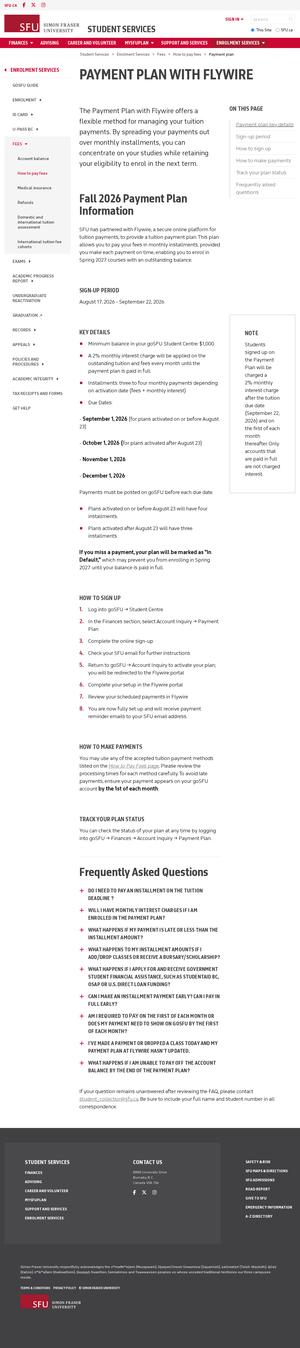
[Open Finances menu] (32, 43)
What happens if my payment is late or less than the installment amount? (153, 934)
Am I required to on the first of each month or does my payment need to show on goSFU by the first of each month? (153, 1024)
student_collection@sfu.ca (108, 1099)
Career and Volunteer (92, 43)
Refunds (25, 202)
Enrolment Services (238, 43)
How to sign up (253, 148)
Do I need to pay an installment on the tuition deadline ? (145, 894)
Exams (19, 261)
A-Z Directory (259, 1216)
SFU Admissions (260, 1179)
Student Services (122, 29)
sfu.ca (10, 5)
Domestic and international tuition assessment (36, 222)
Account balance (33, 158)
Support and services (184, 43)
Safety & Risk (258, 1161)
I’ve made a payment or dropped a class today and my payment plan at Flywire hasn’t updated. (153, 1047)
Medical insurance (35, 187)
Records (22, 330)
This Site (264, 30)
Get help (22, 408)
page (134, 766)
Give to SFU (256, 1198)
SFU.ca (287, 30)
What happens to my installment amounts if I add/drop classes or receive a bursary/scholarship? (154, 953)
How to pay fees (187, 54)
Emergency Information (269, 1207)
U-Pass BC (23, 129)
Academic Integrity (33, 378)
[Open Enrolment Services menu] (264, 43)
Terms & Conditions (35, 1288)
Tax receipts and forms (37, 393)
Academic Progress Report (33, 279)
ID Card (20, 114)
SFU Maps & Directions (267, 1170)
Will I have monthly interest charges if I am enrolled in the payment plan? (142, 914)
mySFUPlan (137, 43)
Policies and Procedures (26, 362)
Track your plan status (261, 172)
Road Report (258, 1189)
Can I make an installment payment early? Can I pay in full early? (154, 1000)
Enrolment (24, 100)
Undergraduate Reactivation (30, 298)
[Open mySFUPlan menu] (153, 43)
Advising (49, 43)
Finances (18, 43)
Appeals (21, 344)
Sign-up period (253, 136)
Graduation (28, 315)
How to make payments (263, 160)
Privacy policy (64, 1288)
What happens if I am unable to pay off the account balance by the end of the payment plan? (152, 1067)
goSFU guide (25, 85)
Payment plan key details (265, 124)
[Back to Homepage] (42, 24)
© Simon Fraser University (99, 1288)
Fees (161, 54)
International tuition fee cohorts (40, 244)
